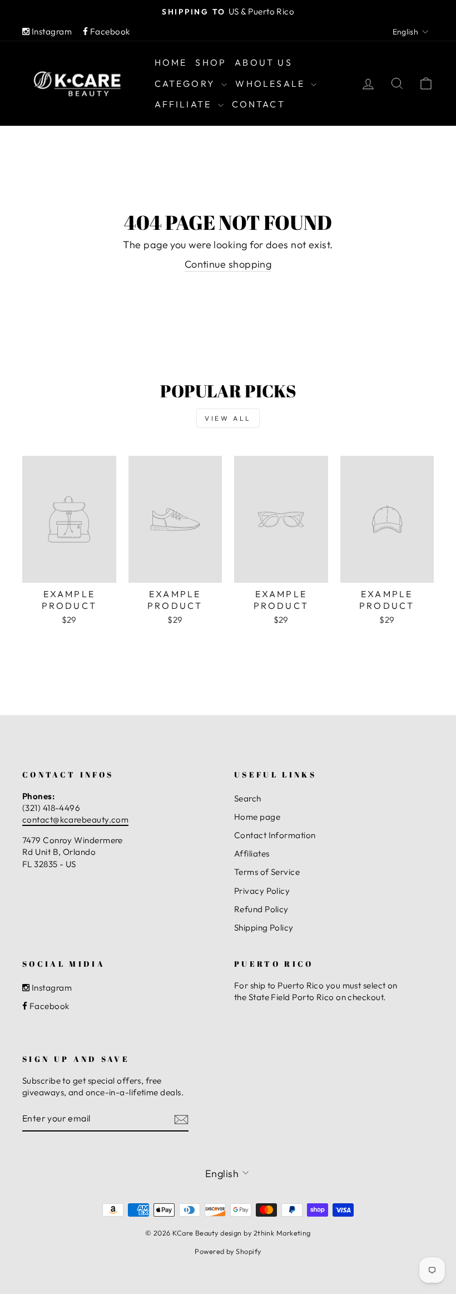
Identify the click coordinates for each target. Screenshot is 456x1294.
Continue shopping (228, 264)
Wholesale (271, 83)
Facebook (109, 31)
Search (247, 798)
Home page (257, 816)
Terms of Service (267, 872)
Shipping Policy (264, 927)
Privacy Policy (262, 890)
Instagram (50, 31)
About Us (264, 62)
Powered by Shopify (228, 1251)
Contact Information (275, 835)
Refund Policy (261, 909)
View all (228, 418)
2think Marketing (282, 1232)
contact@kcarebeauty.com (75, 819)
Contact (258, 104)
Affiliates (252, 853)
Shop (210, 62)
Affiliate (185, 104)
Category (187, 83)
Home (171, 62)
